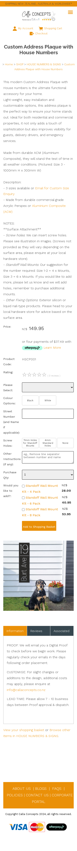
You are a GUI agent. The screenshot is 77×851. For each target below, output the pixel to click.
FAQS (56, 788)
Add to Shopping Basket (39, 526)
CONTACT (34, 795)
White (48, 400)
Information (15, 631)
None (65, 443)
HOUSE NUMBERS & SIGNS (44, 64)
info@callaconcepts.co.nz (26, 690)
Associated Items (61, 632)
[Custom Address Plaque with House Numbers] (38, 610)
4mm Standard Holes (48, 443)
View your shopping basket (23, 730)
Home (9, 64)
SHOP (19, 64)
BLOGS (41, 788)
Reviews (36, 631)
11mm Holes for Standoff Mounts (30, 443)
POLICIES (15, 795)
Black (30, 400)
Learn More (52, 347)
